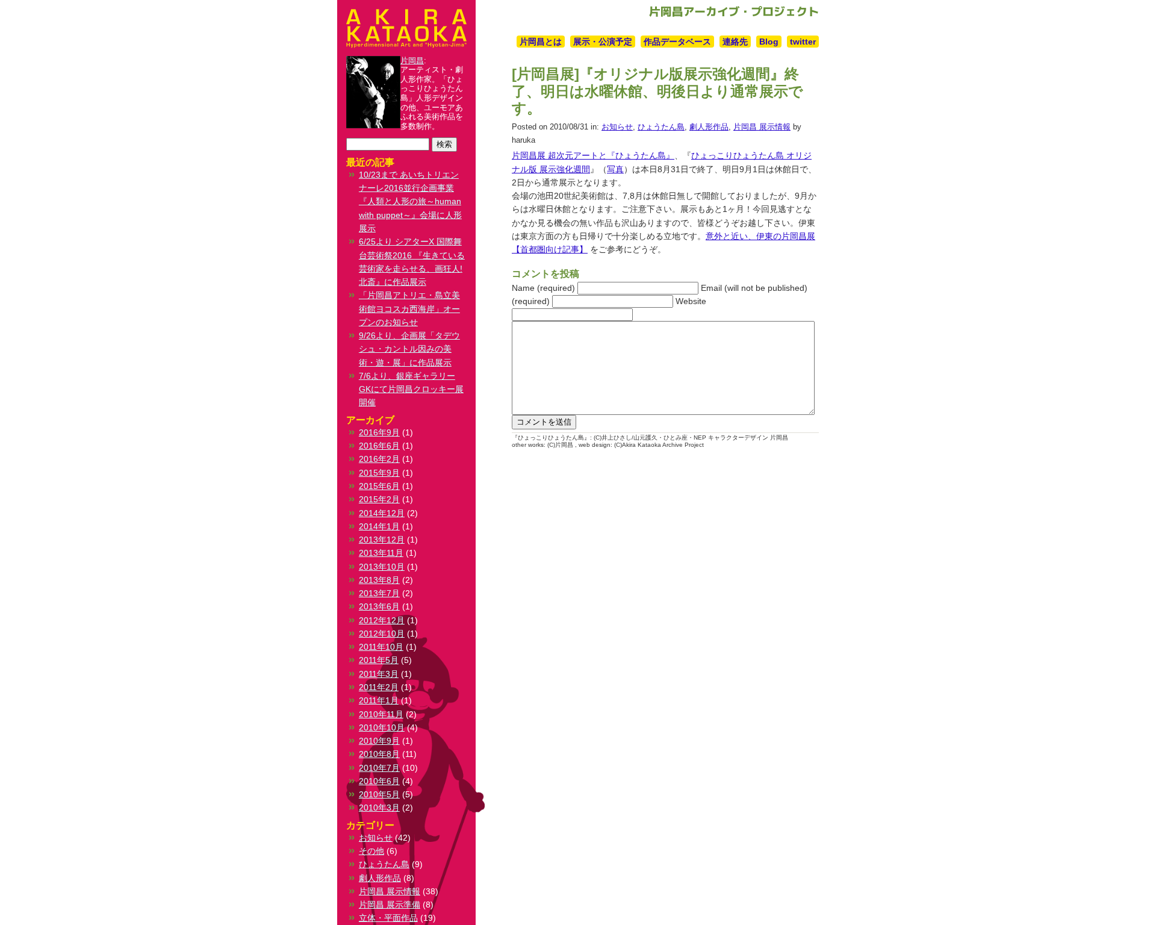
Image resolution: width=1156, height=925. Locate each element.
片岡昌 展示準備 (389, 904)
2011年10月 (381, 647)
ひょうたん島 (661, 126)
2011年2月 (379, 687)
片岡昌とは (541, 41)
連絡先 (735, 41)
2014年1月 (379, 526)
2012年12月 (382, 620)
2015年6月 (379, 486)
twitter (803, 41)
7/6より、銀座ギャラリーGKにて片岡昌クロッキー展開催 (411, 389)
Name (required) (543, 288)
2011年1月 (379, 700)
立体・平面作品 (388, 918)
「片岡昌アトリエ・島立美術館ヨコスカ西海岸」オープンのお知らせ (409, 308)
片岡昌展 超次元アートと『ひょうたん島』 (593, 155)
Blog (768, 41)
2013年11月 (381, 553)
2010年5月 (379, 794)
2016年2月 (379, 459)
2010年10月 (382, 727)
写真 (615, 169)
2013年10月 (382, 567)
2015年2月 (379, 499)
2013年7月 (379, 593)
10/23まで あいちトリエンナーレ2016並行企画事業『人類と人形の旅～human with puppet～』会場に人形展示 (410, 201)
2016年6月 (379, 445)
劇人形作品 (709, 126)
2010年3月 (379, 807)
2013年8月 (379, 580)
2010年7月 (379, 768)
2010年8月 (379, 754)
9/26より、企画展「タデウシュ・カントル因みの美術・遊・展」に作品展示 (409, 349)
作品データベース (677, 41)
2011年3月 (379, 674)
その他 (371, 851)
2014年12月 (382, 513)
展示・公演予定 (602, 41)
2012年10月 (382, 633)
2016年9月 (379, 432)
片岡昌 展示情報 (762, 126)
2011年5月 (379, 660)
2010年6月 (379, 781)
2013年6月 (379, 606)
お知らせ (617, 126)
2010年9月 (379, 741)
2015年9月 (379, 473)
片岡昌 (412, 60)
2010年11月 (381, 714)
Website (691, 301)
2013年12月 (382, 539)
